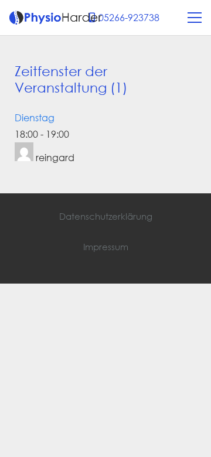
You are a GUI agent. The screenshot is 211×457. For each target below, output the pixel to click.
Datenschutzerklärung (105, 216)
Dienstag (35, 117)
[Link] (55, 18)
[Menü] (194, 17)
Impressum (105, 247)
